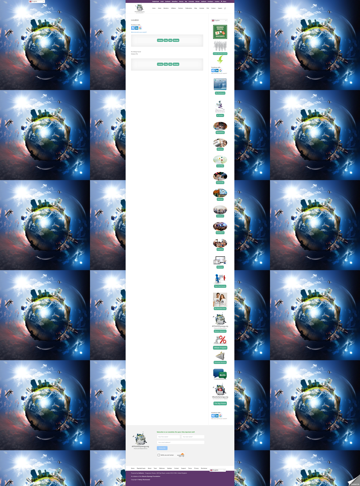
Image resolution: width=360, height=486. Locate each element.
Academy (217, 1)
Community (191, 1)
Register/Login (155, 1)
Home (154, 8)
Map (186, 1)
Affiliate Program (220, 348)
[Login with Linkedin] (136, 28)
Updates (169, 468)
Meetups (197, 1)
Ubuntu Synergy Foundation (151, 476)
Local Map (220, 166)
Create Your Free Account (220, 53)
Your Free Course (220, 286)
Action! (162, 1)
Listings (160, 40)
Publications (188, 8)
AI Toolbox (220, 115)
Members (166, 8)
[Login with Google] (140, 28)
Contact (213, 8)
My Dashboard (220, 93)
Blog (195, 8)
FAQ (208, 8)
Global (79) (134, 54)
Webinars (220, 267)
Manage (176, 40)
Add (170, 40)
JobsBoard (203, 1)
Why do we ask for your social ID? (139, 32)
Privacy (196, 468)
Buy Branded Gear (220, 308)
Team (155, 468)
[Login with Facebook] (133, 28)
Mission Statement (220, 331)
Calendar (201, 8)
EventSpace (210, 1)
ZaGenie (141, 473)
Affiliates (173, 8)
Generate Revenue (220, 362)
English (217, 20)
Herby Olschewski (144, 479)
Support (220, 8)
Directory (181, 1)
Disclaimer (204, 468)
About (159, 8)
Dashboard (167, 1)
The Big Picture (220, 403)
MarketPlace (175, 1)
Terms (190, 468)
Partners (180, 8)
